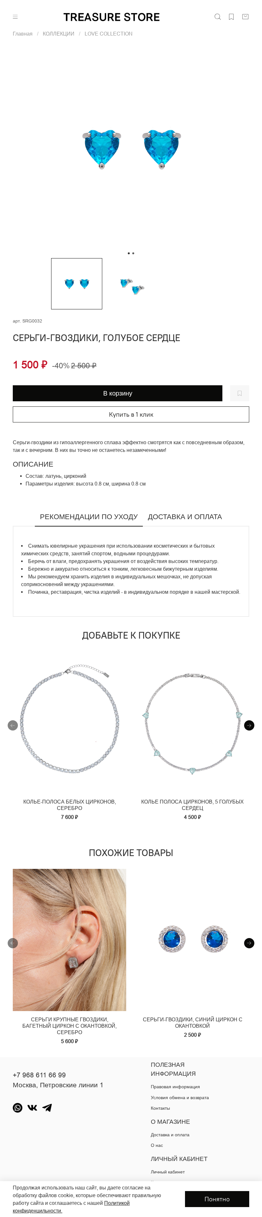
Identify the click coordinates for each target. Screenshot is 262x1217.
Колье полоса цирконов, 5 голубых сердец (192, 805)
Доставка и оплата (170, 1134)
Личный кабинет (168, 1171)
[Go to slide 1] (129, 253)
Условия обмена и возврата (180, 1097)
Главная (23, 34)
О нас (157, 1145)
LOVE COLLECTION (109, 34)
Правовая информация (175, 1086)
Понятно (217, 1199)
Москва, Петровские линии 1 (58, 1085)
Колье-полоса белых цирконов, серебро (69, 805)
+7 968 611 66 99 (39, 1075)
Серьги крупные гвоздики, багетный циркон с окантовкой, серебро (69, 1026)
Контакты (160, 1108)
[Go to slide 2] (133, 253)
